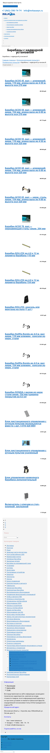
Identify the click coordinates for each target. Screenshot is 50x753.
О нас (9, 690)
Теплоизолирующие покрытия (28, 60)
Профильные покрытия (10, 62)
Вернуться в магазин (10, 6)
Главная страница (8, 60)
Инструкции (11, 686)
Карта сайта (11, 688)
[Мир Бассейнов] (9, 15)
